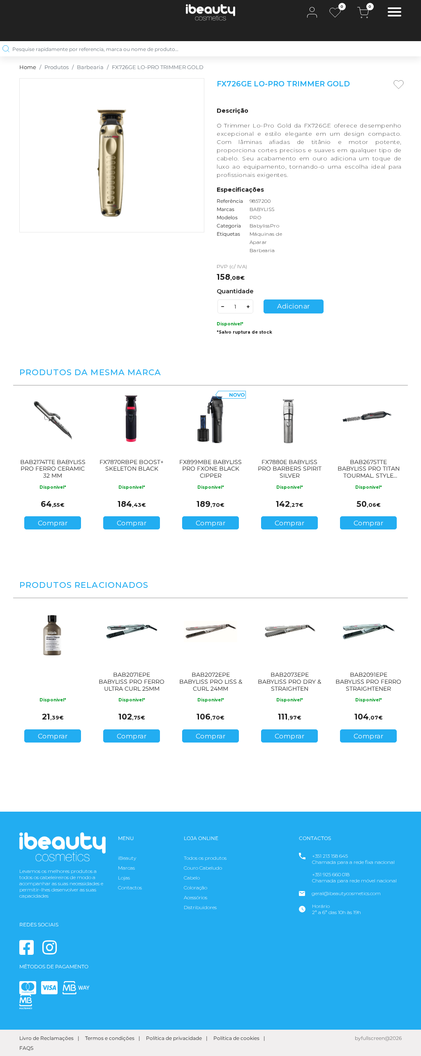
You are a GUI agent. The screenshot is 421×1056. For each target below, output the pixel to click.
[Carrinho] (363, 12)
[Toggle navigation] (394, 13)
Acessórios (195, 897)
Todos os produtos (205, 858)
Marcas (126, 868)
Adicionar (293, 306)
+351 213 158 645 (330, 856)
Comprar (53, 523)
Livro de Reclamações (46, 1038)
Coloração (195, 887)
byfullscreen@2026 (378, 1038)
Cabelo (192, 878)
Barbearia (90, 67)
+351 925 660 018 (330, 874)
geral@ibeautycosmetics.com (346, 893)
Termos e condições (109, 1038)
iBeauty (127, 858)
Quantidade (235, 291)
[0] (335, 12)
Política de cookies (236, 1038)
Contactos (130, 887)
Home (27, 67)
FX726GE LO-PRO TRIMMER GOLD (158, 67)
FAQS (26, 1048)
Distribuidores (200, 907)
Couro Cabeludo (203, 868)
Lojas (124, 878)
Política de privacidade (174, 1038)
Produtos (56, 67)
